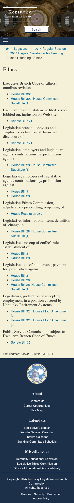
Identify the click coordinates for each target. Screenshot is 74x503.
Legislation (21, 48)
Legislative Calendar (37, 428)
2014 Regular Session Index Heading (36, 53)
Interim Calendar (37, 437)
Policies (26, 494)
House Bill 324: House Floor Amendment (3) (39, 322)
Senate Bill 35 (21, 342)
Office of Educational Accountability (37, 468)
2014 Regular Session (50, 48)
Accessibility (41, 498)
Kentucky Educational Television (37, 459)
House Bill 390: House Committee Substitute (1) (34, 100)
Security (39, 494)
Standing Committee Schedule (37, 441)
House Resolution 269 (26, 213)
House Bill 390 (21, 94)
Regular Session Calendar (37, 432)
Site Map (37, 410)
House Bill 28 (20, 196)
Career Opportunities (37, 406)
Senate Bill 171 (21, 121)
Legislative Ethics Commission (37, 463)
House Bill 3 (19, 191)
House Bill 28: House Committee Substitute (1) (34, 167)
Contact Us (37, 401)
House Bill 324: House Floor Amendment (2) (39, 313)
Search (36, 29)
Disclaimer (54, 494)
